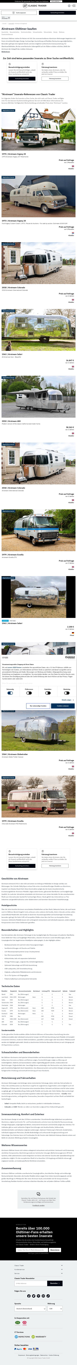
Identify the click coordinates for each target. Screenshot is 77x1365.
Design (55, 32)
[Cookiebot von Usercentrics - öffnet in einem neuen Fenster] (66, 657)
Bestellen (54, 1283)
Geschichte (5, 32)
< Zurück (4, 23)
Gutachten (5, 620)
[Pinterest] (38, 1296)
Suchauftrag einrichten (57, 13)
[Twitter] (33, 1296)
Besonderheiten (14, 32)
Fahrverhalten (48, 32)
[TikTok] (48, 1296)
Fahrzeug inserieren (55, 78)
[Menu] (69, 5)
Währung (51, 1303)
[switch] (29, 692)
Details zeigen (66, 700)
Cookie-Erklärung (54, 1355)
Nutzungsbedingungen (32, 1355)
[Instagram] (43, 1296)
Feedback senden (38, 1205)
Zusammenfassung (7, 34)
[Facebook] (29, 1296)
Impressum (21, 1355)
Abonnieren (55, 1250)
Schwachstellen (37, 32)
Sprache (17, 1303)
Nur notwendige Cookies (38, 706)
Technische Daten (26, 32)
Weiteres (61, 32)
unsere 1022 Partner (15, 667)
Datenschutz (44, 1355)
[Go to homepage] (34, 5)
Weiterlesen (6, 52)
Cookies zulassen (63, 706)
